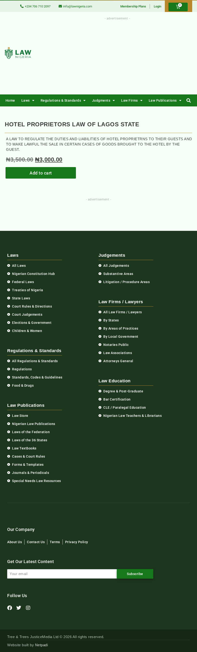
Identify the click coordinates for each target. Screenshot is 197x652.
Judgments (101, 100)
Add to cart (41, 172)
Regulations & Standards (61, 100)
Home (10, 100)
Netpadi (41, 645)
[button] (189, 101)
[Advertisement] (129, 54)
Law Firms (129, 100)
